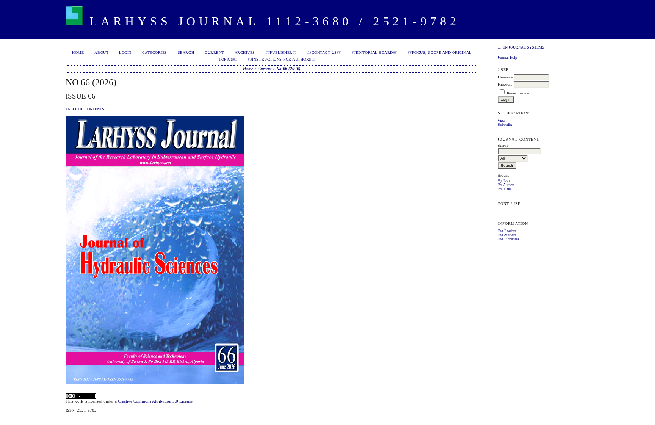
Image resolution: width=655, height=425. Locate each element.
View (501, 120)
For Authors (507, 235)
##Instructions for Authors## (282, 59)
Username (505, 77)
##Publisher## (281, 52)
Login (125, 52)
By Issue (504, 181)
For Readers (507, 231)
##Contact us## (324, 52)
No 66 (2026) (288, 68)
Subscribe (505, 124)
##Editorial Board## (374, 52)
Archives (245, 52)
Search (186, 52)
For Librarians (508, 239)
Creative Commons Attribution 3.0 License (155, 401)
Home (78, 52)
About (101, 52)
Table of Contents (85, 109)
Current (214, 52)
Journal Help (507, 57)
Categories (154, 52)
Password (505, 84)
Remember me (518, 93)
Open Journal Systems (521, 47)
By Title (504, 189)
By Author (506, 185)
